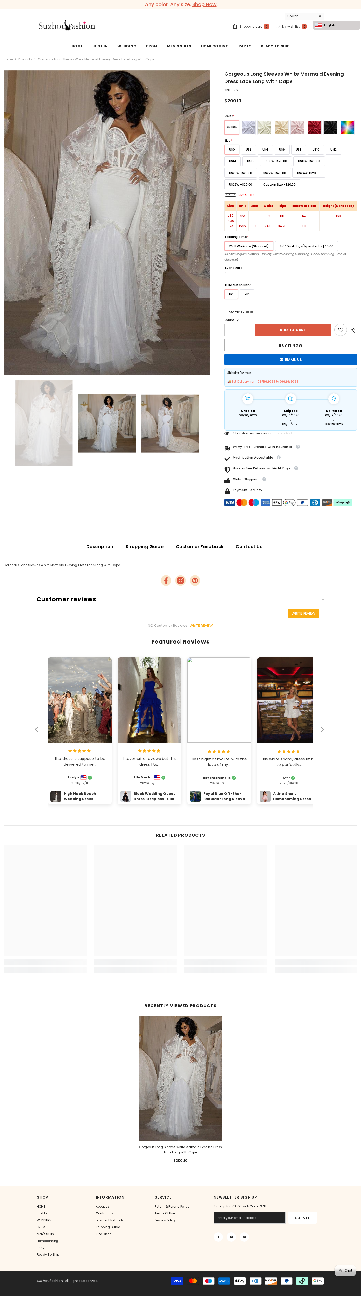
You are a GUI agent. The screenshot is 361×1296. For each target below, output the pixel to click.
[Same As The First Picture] (231, 127)
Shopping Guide (145, 546)
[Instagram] (180, 580)
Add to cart (293, 329)
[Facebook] (166, 580)
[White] (248, 127)
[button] (39, 732)
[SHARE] (352, 330)
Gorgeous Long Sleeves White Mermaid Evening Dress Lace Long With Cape (180, 1149)
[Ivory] (264, 127)
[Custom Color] (347, 127)
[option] (180, 4)
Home (8, 59)
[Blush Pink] (297, 127)
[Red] (314, 127)
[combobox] (301, 16)
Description (99, 546)
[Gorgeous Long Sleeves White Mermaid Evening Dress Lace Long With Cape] (180, 1078)
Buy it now (290, 345)
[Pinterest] (195, 580)
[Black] (330, 127)
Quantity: (231, 320)
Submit (302, 1217)
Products (25, 59)
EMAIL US (293, 359)
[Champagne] (281, 127)
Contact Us (249, 546)
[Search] (304, 16)
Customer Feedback (199, 546)
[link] (340, 330)
